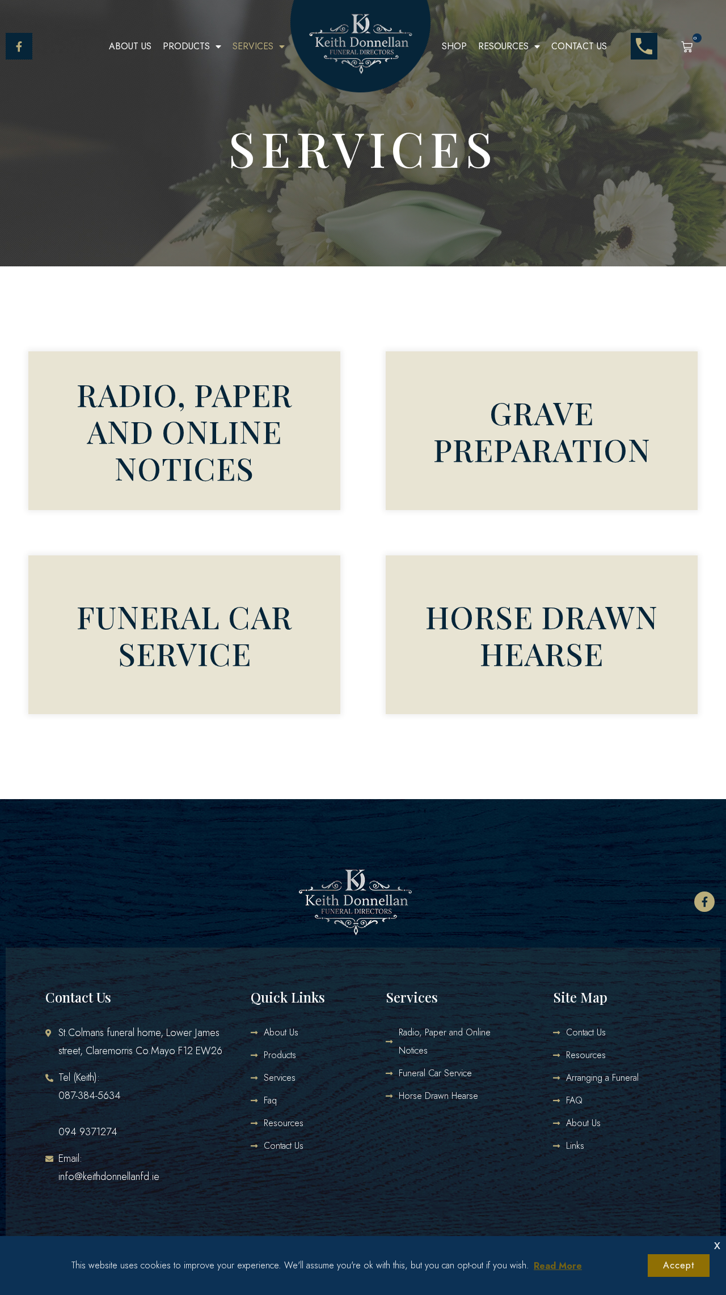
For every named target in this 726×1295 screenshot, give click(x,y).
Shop (454, 46)
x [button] (717, 1244)
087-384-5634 (89, 1095)
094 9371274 (87, 1131)
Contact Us (579, 46)
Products (186, 46)
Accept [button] (678, 1265)
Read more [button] (558, 1265)
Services (253, 46)
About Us (130, 46)
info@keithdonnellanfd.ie (108, 1176)
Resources (503, 46)
